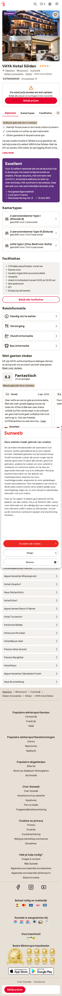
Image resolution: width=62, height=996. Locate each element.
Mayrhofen (31, 746)
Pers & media (31, 804)
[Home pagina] (3, 4)
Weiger (30, 553)
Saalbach (31, 750)
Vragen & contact (31, 859)
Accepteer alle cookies (30, 543)
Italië (31, 725)
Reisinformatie (31, 877)
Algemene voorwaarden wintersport (31, 872)
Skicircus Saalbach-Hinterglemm (31, 770)
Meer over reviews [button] (12, 368)
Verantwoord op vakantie (31, 795)
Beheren (30, 562)
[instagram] (31, 889)
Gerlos (31, 741)
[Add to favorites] (55, 15)
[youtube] (44, 889)
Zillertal (31, 766)
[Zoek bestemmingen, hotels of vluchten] (35, 4)
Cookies (31, 829)
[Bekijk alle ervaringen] (19, 78)
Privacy (31, 824)
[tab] (10, 113)
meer (43, 421)
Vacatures (31, 800)
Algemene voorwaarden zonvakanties (31, 868)
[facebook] (18, 889)
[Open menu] (57, 4)
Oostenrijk (31, 716)
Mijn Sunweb (31, 863)
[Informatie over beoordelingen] (36, 78)
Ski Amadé (31, 775)
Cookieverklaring (31, 834)
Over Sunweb (31, 790)
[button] (31, 23)
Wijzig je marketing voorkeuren (31, 838)
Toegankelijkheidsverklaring (31, 809)
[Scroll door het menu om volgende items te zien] (58, 113)
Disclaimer (31, 843)
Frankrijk (31, 721)
